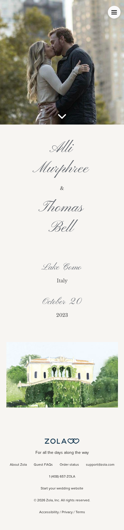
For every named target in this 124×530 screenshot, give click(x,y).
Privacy (67, 512)
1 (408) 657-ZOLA (62, 476)
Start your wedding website (62, 488)
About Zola (18, 465)
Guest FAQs (43, 465)
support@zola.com (100, 465)
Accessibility (49, 512)
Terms (80, 512)
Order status (69, 465)
